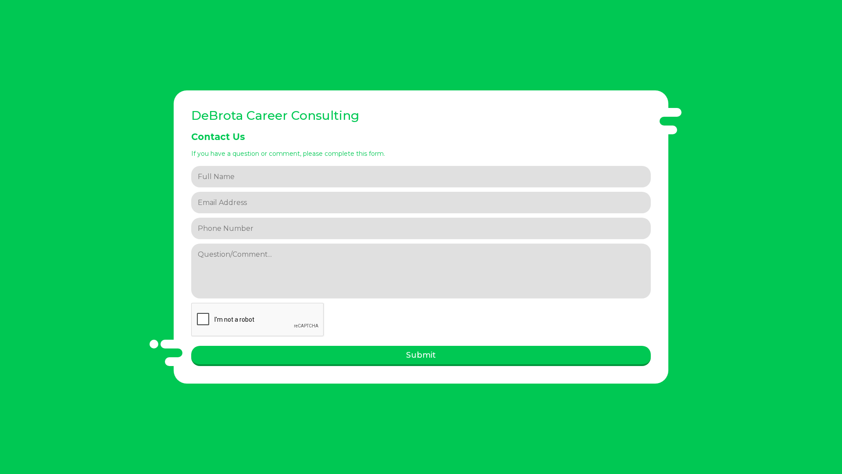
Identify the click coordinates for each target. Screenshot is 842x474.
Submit (421, 355)
